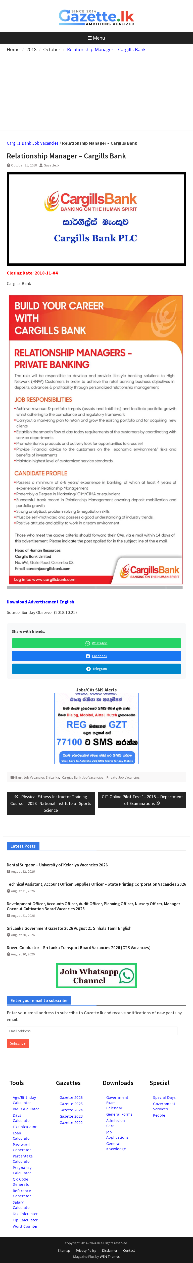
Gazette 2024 (71, 1110)
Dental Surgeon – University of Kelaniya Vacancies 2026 (57, 865)
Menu (99, 38)
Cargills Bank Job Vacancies (33, 143)
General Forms (119, 1114)
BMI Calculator (26, 1109)
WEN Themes (110, 1256)
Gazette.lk (51, 165)
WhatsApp (99, 643)
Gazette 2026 (71, 1097)
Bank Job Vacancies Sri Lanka (37, 777)
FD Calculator (25, 1126)
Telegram (100, 668)
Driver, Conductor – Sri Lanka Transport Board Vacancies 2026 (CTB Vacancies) (79, 947)
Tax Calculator (25, 1213)
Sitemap (64, 1250)
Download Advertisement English (40, 602)
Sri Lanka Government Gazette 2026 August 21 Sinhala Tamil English (69, 928)
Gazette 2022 (71, 1122)
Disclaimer (109, 1250)
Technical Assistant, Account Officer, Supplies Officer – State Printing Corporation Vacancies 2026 (96, 884)
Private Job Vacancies (123, 777)
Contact (129, 1250)
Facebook (99, 656)
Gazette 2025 (71, 1103)
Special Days (164, 1097)
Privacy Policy (86, 1250)
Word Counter (25, 1226)
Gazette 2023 (71, 1116)
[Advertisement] (96, 90)
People (159, 1115)
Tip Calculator (25, 1220)
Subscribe (18, 1043)
